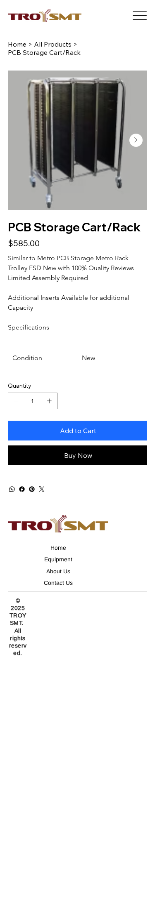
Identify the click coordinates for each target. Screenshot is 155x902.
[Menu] (139, 15)
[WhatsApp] (12, 489)
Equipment (58, 559)
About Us (58, 571)
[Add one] (49, 401)
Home (58, 547)
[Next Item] (136, 140)
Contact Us (58, 582)
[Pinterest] (32, 489)
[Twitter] (42, 489)
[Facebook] (22, 489)
